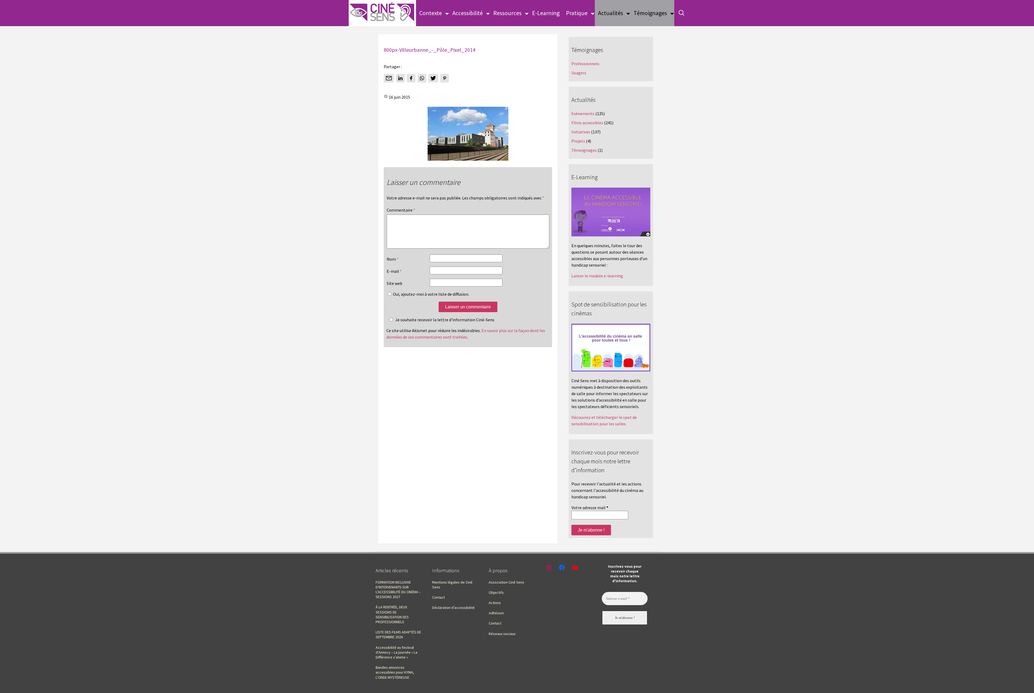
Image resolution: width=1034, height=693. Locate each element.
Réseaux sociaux (502, 633)
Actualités (610, 13)
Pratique (577, 13)
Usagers (578, 72)
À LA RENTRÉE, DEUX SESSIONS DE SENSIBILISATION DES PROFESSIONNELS (392, 614)
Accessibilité (467, 13)
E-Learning (546, 13)
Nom (393, 259)
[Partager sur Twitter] (433, 78)
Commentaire (401, 210)
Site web (394, 283)
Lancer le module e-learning (597, 275)
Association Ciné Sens (506, 582)
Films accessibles (587, 122)
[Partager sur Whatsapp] (422, 78)
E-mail (394, 271)
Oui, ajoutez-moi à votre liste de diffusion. (430, 294)
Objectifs (496, 592)
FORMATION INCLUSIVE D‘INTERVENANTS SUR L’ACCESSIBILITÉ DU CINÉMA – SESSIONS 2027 (398, 589)
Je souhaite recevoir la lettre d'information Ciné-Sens (444, 319)
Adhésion (496, 613)
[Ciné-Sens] (382, 13)
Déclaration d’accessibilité (453, 607)
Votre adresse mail (589, 507)
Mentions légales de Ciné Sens (452, 584)
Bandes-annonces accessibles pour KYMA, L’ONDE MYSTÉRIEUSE (395, 672)
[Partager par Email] (389, 78)
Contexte (430, 13)
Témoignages (650, 13)
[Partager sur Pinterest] (444, 78)
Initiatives (580, 132)
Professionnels (585, 63)
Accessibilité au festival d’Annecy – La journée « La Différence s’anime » (396, 652)
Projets (578, 141)
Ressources (507, 13)
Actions (495, 602)
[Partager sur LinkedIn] (400, 78)
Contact (438, 597)
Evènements (583, 113)
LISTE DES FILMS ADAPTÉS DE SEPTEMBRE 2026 (398, 634)
